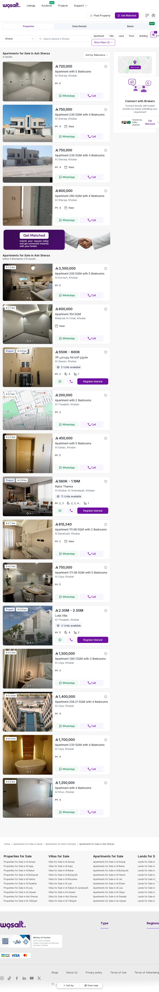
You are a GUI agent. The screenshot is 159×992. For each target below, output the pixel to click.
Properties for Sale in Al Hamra (19, 879)
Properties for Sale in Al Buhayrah (21, 874)
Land (121, 36)
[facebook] (17, 978)
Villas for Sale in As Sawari (61, 892)
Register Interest (92, 381)
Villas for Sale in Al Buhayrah (62, 874)
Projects (63, 5)
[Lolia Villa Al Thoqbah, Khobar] (27, 644)
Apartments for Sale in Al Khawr (109, 883)
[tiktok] (9, 978)
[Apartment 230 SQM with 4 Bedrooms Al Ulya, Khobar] (27, 773)
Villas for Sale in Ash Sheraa (62, 896)
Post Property (102, 15)
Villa (111, 36)
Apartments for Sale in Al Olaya (109, 892)
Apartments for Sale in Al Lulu (108, 887)
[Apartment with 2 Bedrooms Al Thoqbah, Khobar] (27, 429)
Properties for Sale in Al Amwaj (19, 861)
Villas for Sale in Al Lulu (60, 883)
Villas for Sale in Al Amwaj (61, 861)
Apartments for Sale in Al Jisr (107, 879)
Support (79, 5)
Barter (140, 26)
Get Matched (150, 122)
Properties (28, 26)
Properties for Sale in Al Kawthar (20, 883)
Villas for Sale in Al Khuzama (62, 879)
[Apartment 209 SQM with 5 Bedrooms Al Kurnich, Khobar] (27, 299)
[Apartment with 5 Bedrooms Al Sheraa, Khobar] (27, 100)
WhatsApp (69, 95)
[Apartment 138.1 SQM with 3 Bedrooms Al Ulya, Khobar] (27, 687)
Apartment (99, 36)
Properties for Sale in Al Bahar (19, 870)
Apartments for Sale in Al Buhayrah (110, 870)
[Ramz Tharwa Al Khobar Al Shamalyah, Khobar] (27, 515)
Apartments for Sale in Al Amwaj (109, 861)
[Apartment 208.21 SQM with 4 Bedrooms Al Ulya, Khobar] (27, 730)
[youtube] (32, 978)
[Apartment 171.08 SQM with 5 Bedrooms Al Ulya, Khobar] (27, 601)
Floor (131, 36)
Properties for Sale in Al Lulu (18, 887)
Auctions (46, 5)
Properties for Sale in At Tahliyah (20, 901)
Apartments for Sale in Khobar (60, 844)
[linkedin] (24, 978)
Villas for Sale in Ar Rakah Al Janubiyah (68, 887)
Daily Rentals (79, 26)
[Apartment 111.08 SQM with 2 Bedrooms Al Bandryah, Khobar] (27, 558)
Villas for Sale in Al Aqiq (60, 866)
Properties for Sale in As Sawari (20, 892)
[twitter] (39, 978)
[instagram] (2, 978)
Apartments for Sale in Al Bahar (109, 866)
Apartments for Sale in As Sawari (109, 901)
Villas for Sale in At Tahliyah (62, 901)
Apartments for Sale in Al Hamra (109, 874)
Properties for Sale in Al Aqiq (18, 866)
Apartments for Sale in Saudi (27, 844)
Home (7, 844)
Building (144, 36)
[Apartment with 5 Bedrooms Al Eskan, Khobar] (27, 472)
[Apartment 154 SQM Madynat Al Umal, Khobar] (27, 343)
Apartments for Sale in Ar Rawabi (110, 896)
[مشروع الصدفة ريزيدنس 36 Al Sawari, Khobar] (27, 386)
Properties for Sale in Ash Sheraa (21, 896)
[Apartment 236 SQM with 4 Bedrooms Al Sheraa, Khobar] (27, 141)
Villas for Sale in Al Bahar (61, 870)
